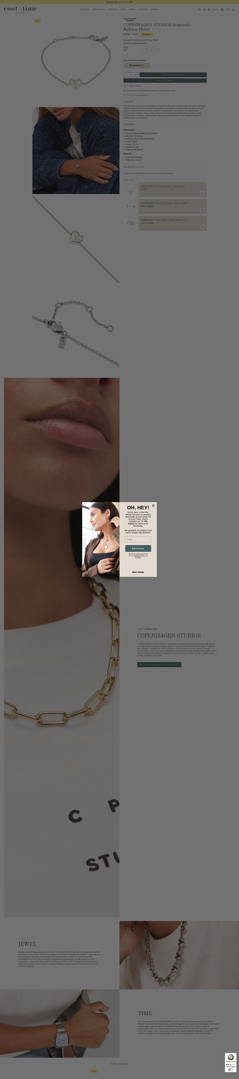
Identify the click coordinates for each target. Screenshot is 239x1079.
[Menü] (235, 1054)
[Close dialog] (153, 505)
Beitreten (138, 548)
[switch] (230, 1069)
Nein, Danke (138, 572)
